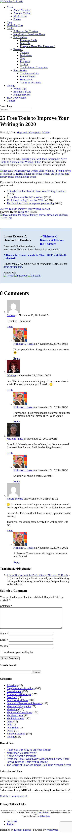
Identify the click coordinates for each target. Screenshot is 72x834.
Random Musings (16, 733)
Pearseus (18, 49)
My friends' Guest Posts (19, 712)
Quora (10, 730)
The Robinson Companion (34, 67)
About (10, 7)
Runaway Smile (28, 40)
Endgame (25, 61)
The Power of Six (29, 73)
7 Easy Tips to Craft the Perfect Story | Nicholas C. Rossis (37, 575)
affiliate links (45, 816)
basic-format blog (13, 266)
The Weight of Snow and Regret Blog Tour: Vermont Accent (39, 764)
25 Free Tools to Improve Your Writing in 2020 (25, 208)
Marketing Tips (15, 25)
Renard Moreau (15, 498)
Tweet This (23, 211)
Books (10, 28)
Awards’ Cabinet (22, 13)
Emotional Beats (22, 91)
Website (4, 645)
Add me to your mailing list (18, 652)
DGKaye (11, 375)
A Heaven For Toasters (25, 31)
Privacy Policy (42, 812)
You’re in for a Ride (30, 82)
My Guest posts (15, 715)
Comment (6, 605)
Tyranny (24, 52)
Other (10, 721)
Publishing (12, 727)
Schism (24, 64)
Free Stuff (12, 697)
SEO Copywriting (16, 97)
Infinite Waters (27, 76)
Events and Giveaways (19, 694)
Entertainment (14, 691)
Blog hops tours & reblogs (20, 688)
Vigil (22, 58)
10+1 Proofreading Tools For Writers (26, 200)
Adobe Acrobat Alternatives (21, 755)
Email (4, 639)
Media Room (20, 16)
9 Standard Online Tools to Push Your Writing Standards (36, 191)
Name (4, 633)
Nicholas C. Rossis (23, 343)
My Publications (15, 718)
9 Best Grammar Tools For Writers (25, 197)
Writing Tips (19, 88)
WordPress (52, 829)
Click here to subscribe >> (14, 796)
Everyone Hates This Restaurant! (37, 46)
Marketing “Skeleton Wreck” (22, 752)
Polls (9, 724)
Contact (11, 100)
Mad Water (26, 55)
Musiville (25, 43)
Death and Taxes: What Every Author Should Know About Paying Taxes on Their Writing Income (38, 760)
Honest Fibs (26, 79)
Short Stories (20, 70)
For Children (20, 37)
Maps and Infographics (29, 132)
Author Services (21, 94)
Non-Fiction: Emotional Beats (29, 34)
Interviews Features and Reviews (24, 703)
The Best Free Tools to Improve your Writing (30, 203)
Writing (11, 85)
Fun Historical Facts (17, 700)
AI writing (12, 685)
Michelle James (15, 438)
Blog (9, 22)
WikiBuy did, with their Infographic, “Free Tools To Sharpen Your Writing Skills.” (33, 160)
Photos (17, 19)
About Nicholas (21, 10)
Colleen (11, 315)
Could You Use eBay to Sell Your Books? (29, 749)
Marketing (12, 709)
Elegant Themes (22, 829)
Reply (10, 326)
